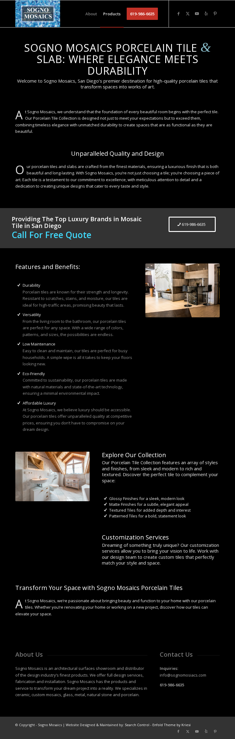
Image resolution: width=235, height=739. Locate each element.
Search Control (137, 724)
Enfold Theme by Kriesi (171, 724)
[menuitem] (91, 13)
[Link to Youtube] (196, 13)
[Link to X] (187, 13)
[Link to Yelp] (206, 13)
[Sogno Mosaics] (37, 13)
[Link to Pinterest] (215, 13)
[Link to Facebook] (178, 13)
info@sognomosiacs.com (183, 675)
